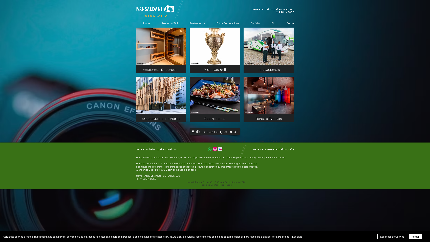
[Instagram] (215, 149)
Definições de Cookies (392, 236)
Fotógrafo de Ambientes (196, 141)
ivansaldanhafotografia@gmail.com (273, 9)
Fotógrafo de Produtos (158, 141)
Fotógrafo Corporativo (271, 141)
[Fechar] (426, 236)
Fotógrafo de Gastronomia (233, 141)
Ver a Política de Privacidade (287, 236)
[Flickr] (220, 149)
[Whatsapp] (210, 149)
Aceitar (415, 236)
